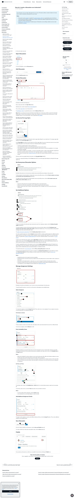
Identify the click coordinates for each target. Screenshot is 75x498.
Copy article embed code (67, 42)
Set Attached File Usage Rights (66, 14)
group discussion (28, 248)
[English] (7, 2)
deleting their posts (42, 263)
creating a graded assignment (30, 236)
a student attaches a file (38, 18)
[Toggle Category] (1, 7)
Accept (10, 491)
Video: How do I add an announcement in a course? (11, 474)
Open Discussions (65, 8)
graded (27, 18)
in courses (24, 23)
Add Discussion (65, 10)
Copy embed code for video (67, 49)
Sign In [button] (37, 458)
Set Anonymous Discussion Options (67, 16)
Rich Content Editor (31, 106)
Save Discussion (65, 27)
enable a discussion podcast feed (23, 231)
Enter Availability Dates (66, 23)
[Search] (67, 2)
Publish (63, 28)
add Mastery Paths (20, 110)
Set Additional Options (66, 18)
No (66, 62)
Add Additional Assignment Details (67, 25)
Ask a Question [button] (66, 77)
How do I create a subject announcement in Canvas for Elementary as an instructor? (53, 472)
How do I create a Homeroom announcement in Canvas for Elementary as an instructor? (54, 474)
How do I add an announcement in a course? (10, 472)
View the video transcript (21, 51)
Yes (66, 60)
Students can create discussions (24, 21)
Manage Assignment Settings (67, 20)
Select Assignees (65, 21)
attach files (23, 108)
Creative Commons (32, 153)
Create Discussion (65, 11)
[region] (10, 489)
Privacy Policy (66, 68)
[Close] (19, 484)
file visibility (40, 115)
